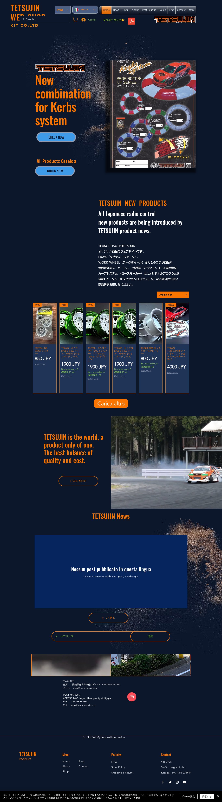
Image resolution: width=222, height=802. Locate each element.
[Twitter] (170, 782)
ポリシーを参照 (132, 798)
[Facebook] (163, 782)
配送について (40, 364)
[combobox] (173, 294)
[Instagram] (177, 782)
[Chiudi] (218, 796)
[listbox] (63, 10)
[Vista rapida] (150, 323)
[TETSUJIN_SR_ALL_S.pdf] (131, 21)
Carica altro (111, 403)
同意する (206, 796)
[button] (63, 10)
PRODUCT (25, 759)
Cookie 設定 (189, 796)
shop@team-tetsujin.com (85, 687)
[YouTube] (184, 782)
